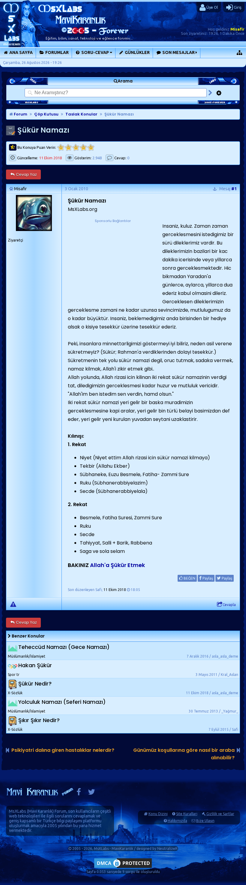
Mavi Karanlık (40, 811)
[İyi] (83, 147)
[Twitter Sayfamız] (91, 793)
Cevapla (229, 605)
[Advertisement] (113, 261)
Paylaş (207, 578)
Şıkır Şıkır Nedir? (39, 720)
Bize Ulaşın (205, 821)
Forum (20, 114)
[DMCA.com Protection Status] (123, 868)
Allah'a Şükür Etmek (117, 565)
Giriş (237, 7)
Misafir (237, 29)
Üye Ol (212, 7)
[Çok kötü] (60, 147)
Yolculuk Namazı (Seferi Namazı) (62, 702)
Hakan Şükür (35, 665)
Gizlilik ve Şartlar (220, 814)
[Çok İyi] (90, 147)
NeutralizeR (167, 848)
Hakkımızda (177, 821)
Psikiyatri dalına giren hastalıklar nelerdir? (62, 750)
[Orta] (76, 147)
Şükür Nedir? (35, 683)
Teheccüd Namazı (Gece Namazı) (64, 647)
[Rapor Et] (13, 604)
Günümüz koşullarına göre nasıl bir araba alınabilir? (184, 754)
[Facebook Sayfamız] (78, 793)
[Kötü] (68, 147)
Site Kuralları (186, 814)
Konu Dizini (158, 814)
